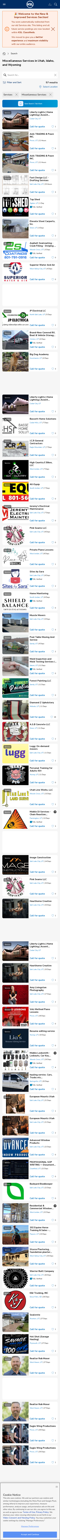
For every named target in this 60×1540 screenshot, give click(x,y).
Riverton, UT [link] (34, 1318)
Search (14, 53)
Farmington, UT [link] (36, 818)
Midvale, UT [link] (34, 706)
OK (57, 1487)
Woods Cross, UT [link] (37, 249)
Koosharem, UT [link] (36, 358)
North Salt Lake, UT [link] (37, 314)
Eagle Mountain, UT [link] (37, 447)
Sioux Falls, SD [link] (36, 1297)
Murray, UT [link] (34, 774)
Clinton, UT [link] (34, 339)
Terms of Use (29, 1512)
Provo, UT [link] (34, 140)
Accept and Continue (30, 1534)
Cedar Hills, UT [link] (36, 422)
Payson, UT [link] (34, 1234)
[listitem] (30, 119)
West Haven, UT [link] (36, 1362)
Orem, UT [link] (33, 228)
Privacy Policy (42, 1512)
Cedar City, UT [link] (35, 119)
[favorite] (53, 126)
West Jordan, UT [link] (36, 469)
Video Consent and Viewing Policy (19, 1518)
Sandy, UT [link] (34, 643)
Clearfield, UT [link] (35, 1168)
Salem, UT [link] (34, 665)
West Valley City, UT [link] (38, 269)
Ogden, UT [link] (34, 203)
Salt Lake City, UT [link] (36, 184)
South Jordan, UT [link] (36, 488)
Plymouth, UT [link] (35, 1343)
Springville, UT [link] (35, 1081)
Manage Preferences (30, 1526)
